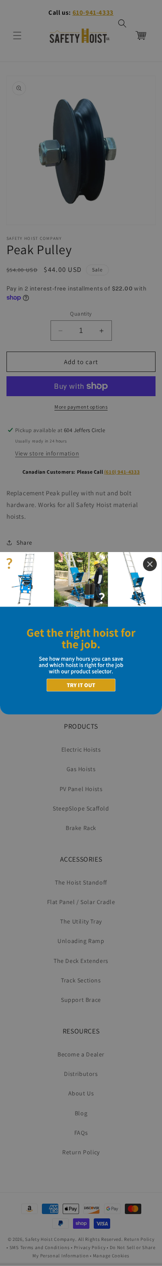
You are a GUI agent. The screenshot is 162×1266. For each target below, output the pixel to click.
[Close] (150, 564)
